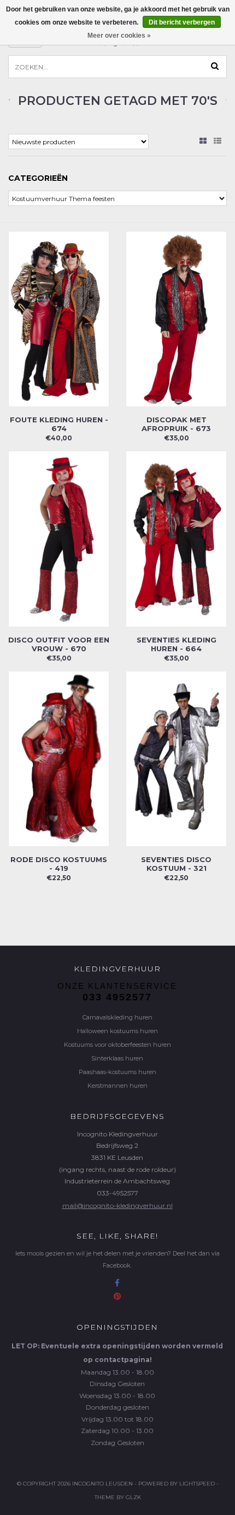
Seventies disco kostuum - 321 (176, 864)
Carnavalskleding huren (117, 1017)
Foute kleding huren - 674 (59, 424)
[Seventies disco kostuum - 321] (176, 758)
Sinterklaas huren (117, 1058)
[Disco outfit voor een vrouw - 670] (59, 538)
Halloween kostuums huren (117, 1031)
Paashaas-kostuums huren (117, 1072)
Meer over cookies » (119, 35)
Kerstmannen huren (117, 1085)
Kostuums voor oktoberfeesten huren (117, 1044)
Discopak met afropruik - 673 (176, 424)
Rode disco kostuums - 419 (58, 864)
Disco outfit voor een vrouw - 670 (58, 644)
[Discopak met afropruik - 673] (176, 318)
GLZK (133, 1497)
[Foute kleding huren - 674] (59, 318)
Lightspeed (197, 1483)
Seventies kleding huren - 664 (176, 644)
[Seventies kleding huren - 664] (176, 538)
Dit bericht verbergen (182, 22)
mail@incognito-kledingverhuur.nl (117, 1205)
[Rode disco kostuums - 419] (59, 758)
